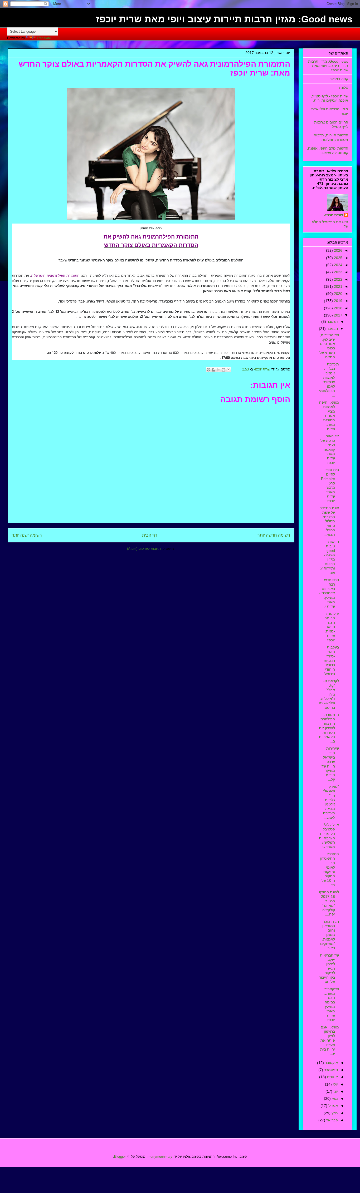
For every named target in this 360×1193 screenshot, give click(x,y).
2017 (337, 315)
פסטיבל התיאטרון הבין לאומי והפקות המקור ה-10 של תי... (329, 869)
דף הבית (149, 535)
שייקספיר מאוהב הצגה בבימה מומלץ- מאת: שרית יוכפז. (331, 1004)
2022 (337, 279)
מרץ (334, 1113)
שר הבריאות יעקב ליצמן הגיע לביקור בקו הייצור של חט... (329, 968)
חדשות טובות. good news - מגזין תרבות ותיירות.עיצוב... (329, 557)
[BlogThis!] (223, 369)
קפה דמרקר (339, 79)
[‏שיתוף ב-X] (218, 369)
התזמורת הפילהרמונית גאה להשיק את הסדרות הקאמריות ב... (329, 727)
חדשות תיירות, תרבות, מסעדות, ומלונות (330, 137)
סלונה (343, 87)
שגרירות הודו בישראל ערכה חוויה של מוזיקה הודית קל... (330, 763)
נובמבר (332, 328)
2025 (337, 258)
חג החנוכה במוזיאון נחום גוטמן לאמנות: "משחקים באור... (329, 934)
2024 (337, 265)
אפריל (332, 1105)
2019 (337, 301)
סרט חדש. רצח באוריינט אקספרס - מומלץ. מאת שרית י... (329, 593)
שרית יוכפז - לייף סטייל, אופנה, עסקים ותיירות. (329, 98)
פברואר (331, 1120)
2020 (337, 293)
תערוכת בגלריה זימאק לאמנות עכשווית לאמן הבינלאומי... (329, 379)
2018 (337, 308)
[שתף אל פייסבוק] (213, 369)
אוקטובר (331, 1063)
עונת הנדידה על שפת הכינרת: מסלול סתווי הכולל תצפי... (329, 521)
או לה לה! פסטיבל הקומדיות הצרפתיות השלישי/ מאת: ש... (329, 836)
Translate (44, 38)
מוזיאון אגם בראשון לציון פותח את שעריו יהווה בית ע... (329, 1040)
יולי (335, 1084)
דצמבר (332, 321)
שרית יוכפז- (333, 215)
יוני (335, 1091)
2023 (337, 272)
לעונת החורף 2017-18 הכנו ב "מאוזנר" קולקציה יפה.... (329, 903)
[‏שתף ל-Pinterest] (208, 369)
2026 (337, 250)
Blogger (120, 1157)
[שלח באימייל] (228, 369)
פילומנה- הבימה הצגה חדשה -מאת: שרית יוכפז (331, 626)
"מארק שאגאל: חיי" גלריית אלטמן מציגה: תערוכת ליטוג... (331, 802)
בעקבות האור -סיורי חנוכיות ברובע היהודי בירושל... (330, 660)
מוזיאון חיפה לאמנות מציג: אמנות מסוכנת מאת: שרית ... (329, 415)
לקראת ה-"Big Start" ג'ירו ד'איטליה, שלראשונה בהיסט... (329, 694)
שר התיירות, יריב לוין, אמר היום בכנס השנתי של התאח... (329, 346)
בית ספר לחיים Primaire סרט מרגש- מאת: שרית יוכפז (330, 485)
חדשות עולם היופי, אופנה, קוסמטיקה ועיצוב (327, 150)
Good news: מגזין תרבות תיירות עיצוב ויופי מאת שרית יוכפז (224, 19)
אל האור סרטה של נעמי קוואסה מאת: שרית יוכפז (329, 449)
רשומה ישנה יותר (27, 535)
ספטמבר (330, 1070)
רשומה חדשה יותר (273, 535)
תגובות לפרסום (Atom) (144, 549)
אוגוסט (332, 1077)
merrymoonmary (160, 1157)
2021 (337, 286)
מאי (334, 1098)
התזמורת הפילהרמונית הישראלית (55, 275)
